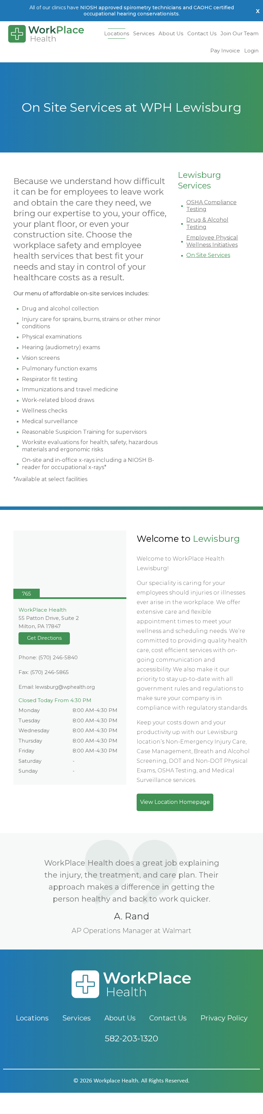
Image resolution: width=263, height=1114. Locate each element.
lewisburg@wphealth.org (65, 687)
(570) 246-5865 (49, 672)
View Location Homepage (175, 802)
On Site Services (208, 255)
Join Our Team (240, 33)
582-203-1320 (131, 1038)
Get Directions (44, 638)
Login (251, 50)
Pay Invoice (225, 50)
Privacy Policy (224, 1018)
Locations (116, 33)
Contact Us (201, 33)
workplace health (115, 1081)
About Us (171, 33)
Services (143, 33)
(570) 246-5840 (58, 657)
